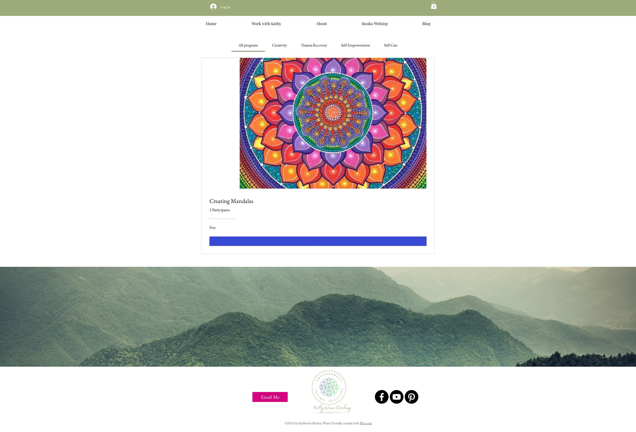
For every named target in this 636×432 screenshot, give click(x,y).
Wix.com (366, 423)
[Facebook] (382, 397)
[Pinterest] (411, 397)
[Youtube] (396, 397)
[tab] (248, 45)
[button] (434, 5)
